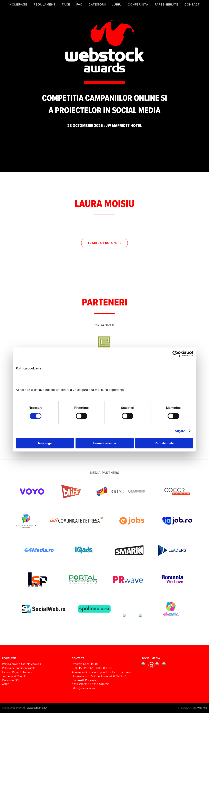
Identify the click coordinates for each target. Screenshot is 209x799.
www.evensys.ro (37, 707)
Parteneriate (166, 4)
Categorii (97, 4)
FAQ (79, 4)
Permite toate (164, 443)
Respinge (45, 443)
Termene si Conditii (14, 676)
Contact (192, 4)
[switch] (81, 416)
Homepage (18, 4)
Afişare (180, 431)
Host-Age (202, 707)
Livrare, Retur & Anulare (17, 672)
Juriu (117, 4)
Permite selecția (104, 443)
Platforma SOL (11, 680)
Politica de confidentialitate (19, 668)
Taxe (66, 4)
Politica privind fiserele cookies (21, 664)
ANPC (5, 684)
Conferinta (138, 4)
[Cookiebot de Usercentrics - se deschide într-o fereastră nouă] (175, 353)
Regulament (44, 4)
